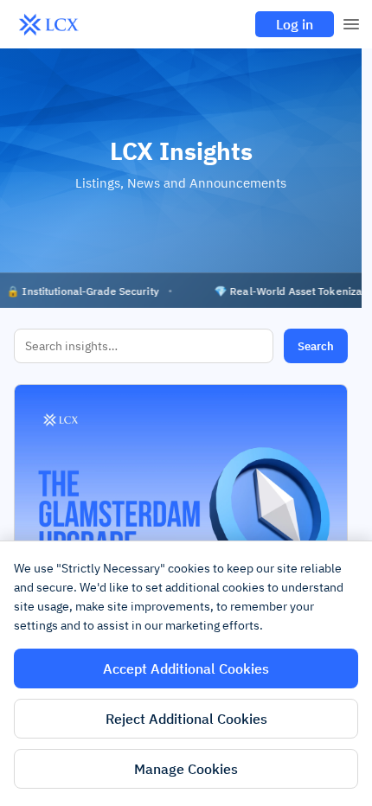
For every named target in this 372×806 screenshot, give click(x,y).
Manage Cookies (186, 768)
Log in (294, 24)
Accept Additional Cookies (186, 668)
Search (316, 346)
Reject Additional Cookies (186, 718)
